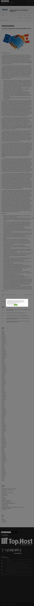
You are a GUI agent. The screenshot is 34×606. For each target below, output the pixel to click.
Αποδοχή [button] (15, 304)
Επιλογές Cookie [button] (10, 304)
